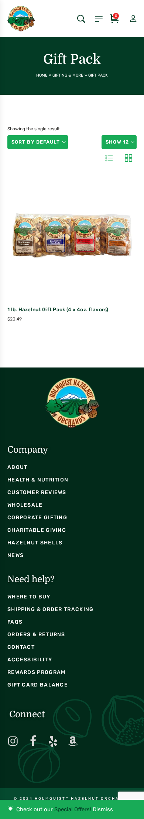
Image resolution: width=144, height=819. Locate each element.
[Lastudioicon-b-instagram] (13, 741)
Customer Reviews (36, 492)
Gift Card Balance (37, 685)
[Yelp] (53, 741)
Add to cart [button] (56, 255)
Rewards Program (36, 672)
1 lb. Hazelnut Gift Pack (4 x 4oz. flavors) (58, 309)
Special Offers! (72, 809)
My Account (127, 19)
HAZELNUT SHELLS (35, 543)
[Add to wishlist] (87, 253)
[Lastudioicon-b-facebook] (33, 741)
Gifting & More (67, 75)
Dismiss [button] (103, 809)
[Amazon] (73, 741)
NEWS (15, 555)
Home (42, 75)
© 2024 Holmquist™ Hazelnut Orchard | (72, 798)
